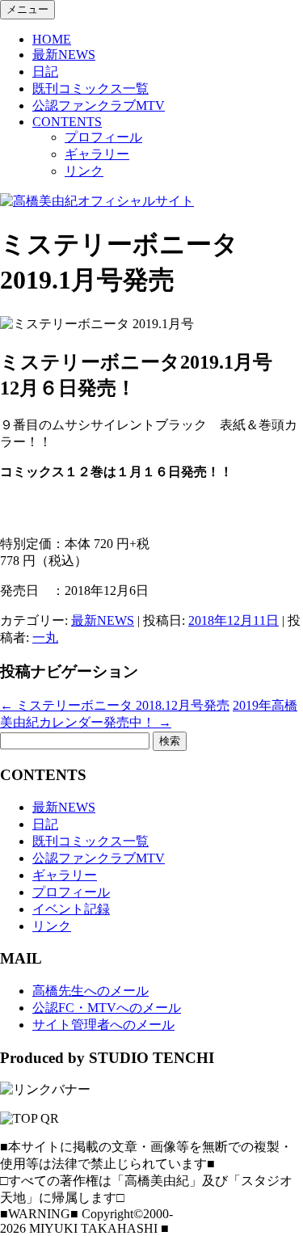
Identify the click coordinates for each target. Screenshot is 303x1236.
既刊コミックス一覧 (90, 88)
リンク (84, 171)
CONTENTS (67, 122)
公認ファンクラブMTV (98, 105)
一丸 (45, 637)
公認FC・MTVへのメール (106, 1008)
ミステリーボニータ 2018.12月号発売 (114, 705)
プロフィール (103, 137)
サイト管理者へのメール (103, 1024)
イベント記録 (71, 909)
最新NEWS (63, 54)
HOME (51, 39)
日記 (45, 71)
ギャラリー (97, 154)
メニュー (27, 9)
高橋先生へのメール (90, 991)
